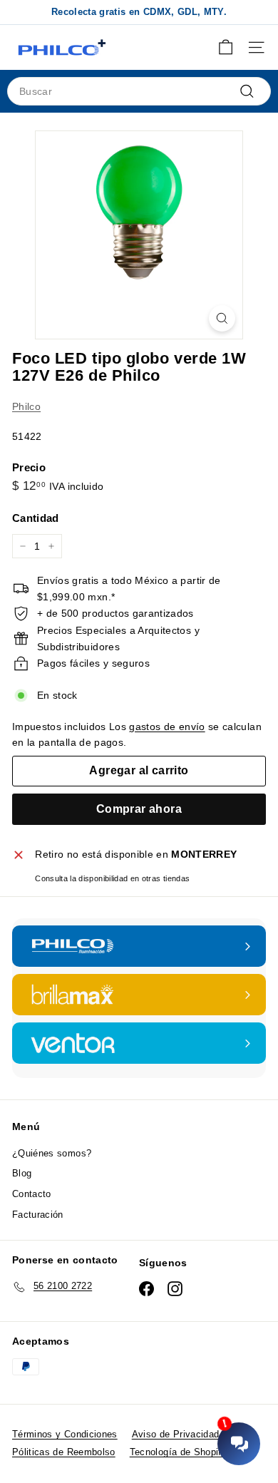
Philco (26, 406)
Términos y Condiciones (65, 1434)
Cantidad (35, 518)
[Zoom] (222, 318)
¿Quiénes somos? (51, 1153)
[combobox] (139, 91)
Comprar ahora (139, 809)
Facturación (37, 1214)
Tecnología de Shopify (178, 1452)
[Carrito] (225, 47)
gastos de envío (167, 726)
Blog (21, 1173)
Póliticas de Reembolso (63, 1452)
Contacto (31, 1194)
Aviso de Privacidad (176, 1434)
